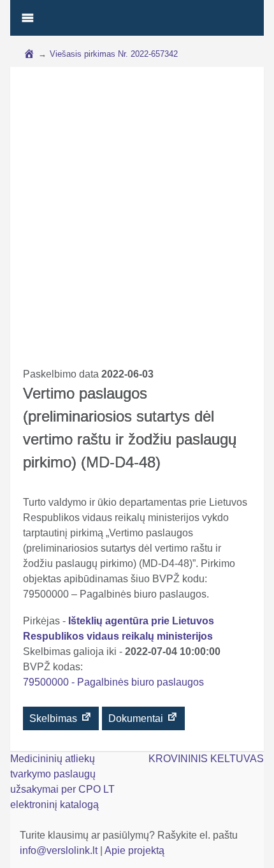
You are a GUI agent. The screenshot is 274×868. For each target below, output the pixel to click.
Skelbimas (54, 718)
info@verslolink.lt (60, 850)
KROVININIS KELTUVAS (206, 758)
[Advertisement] (137, 223)
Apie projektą (134, 850)
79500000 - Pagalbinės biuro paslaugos (113, 682)
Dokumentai (137, 718)
